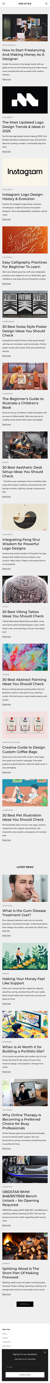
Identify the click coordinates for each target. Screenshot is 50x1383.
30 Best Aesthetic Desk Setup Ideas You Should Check (22, 471)
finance (5, 974)
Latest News (6, 1346)
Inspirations (6, 1342)
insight (5, 462)
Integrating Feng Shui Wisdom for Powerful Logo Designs (21, 544)
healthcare (7, 906)
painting (5, 674)
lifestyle (6, 1263)
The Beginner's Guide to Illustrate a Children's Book (23, 403)
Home (4, 1334)
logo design (7, 117)
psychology (7, 1110)
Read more (6, 79)
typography (7, 257)
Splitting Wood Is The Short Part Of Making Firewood (20, 1273)
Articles (5, 1338)
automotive (7, 1187)
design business (8, 45)
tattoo (5, 607)
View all (25, 1304)
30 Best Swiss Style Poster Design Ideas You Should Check (24, 331)
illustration (7, 394)
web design (7, 1042)
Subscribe (25, 1375)
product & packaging (11, 742)
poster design (8, 321)
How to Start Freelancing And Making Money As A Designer (23, 54)
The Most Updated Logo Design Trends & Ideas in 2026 (23, 126)
